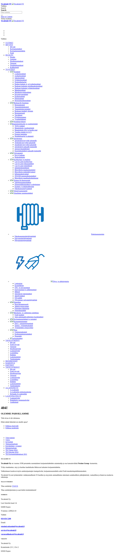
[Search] (2, 15)
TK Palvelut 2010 (11, 452)
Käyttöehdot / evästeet (13, 446)
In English (9, 442)
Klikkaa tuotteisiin (12, 428)
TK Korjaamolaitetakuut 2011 (16, 454)
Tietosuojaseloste (11, 444)
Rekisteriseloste (11, 448)
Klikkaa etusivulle (12, 426)
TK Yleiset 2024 (11, 450)
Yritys (7, 440)
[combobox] (11, 12)
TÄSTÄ (15, 486)
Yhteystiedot (10, 438)
